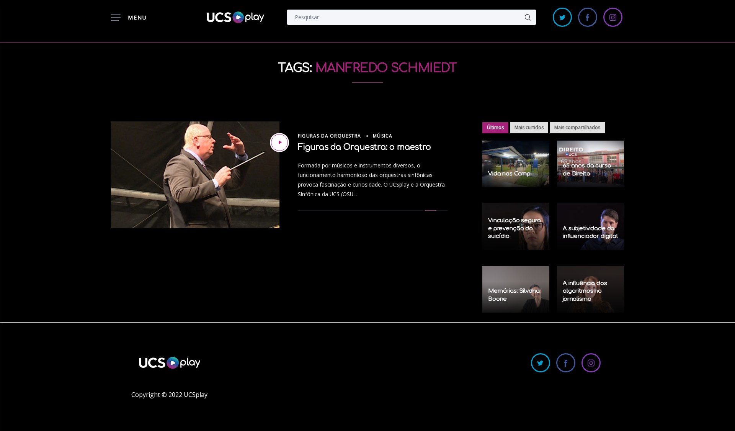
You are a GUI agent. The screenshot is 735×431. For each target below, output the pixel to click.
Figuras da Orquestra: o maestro (364, 147)
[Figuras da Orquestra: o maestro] (279, 142)
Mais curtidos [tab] (529, 127)
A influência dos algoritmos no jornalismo (585, 291)
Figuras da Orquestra (329, 136)
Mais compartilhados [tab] (577, 127)
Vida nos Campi (510, 173)
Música (382, 136)
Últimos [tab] (495, 127)
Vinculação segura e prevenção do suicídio (514, 228)
